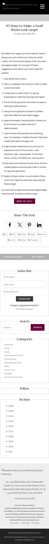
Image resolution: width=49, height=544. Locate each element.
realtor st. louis (9, 370)
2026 (11, 405)
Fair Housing (35, 523)
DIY (5, 234)
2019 (10, 441)
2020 (11, 436)
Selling (22, 240)
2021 (10, 431)
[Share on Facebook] (9, 225)
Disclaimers (19, 540)
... (40, 240)
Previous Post (13, 257)
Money (6, 366)
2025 (10, 410)
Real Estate (8, 344)
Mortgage (8, 373)
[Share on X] (19, 225)
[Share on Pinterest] (29, 225)
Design (32, 234)
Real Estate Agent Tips (12, 363)
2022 (10, 426)
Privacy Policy (14, 523)
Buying (22, 234)
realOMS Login (29, 540)
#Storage (33, 240)
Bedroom (42, 234)
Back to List (24, 201)
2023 (10, 421)
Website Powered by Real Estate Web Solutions (24, 533)
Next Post (38, 257)
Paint (13, 234)
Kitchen (12, 240)
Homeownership (10, 359)
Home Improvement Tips (13, 377)
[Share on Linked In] (39, 225)
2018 (10, 446)
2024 (10, 416)
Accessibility (25, 523)
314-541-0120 (28, 498)
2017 (10, 451)
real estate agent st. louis (13, 355)
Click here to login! (24, 309)
